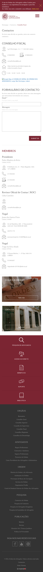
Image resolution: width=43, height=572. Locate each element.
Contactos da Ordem (21, 500)
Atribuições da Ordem (21, 476)
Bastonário (21, 416)
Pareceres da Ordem (21, 457)
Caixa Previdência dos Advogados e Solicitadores (21, 460)
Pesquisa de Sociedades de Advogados (22, 510)
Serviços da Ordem (22, 482)
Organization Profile (21, 485)
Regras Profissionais (21, 447)
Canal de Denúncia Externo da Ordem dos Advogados (21, 488)
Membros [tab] (9, 150)
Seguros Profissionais (21, 454)
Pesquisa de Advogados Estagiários (21, 507)
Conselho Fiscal (21, 429)
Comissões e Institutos (21, 451)
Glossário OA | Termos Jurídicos (21, 528)
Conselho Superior (21, 423)
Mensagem (6, 107)
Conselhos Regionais (21, 432)
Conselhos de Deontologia (21, 435)
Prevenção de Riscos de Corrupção (21, 479)
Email (4, 98)
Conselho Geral (21, 419)
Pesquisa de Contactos (21, 504)
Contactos (21, 562)
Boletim (21, 522)
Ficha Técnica (21, 565)
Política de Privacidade (21, 532)
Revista (21, 525)
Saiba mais (35, 9)
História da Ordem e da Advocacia (21, 472)
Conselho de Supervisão (21, 426)
